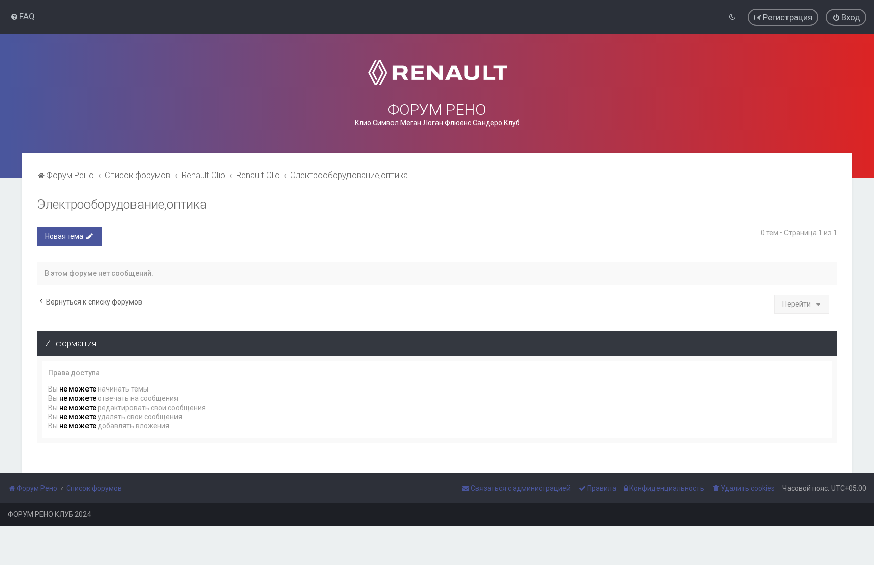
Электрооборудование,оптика (122, 204)
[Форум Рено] (437, 72)
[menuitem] (22, 16)
